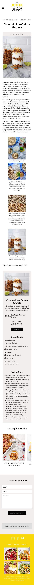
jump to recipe (17, 34)
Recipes (10, 544)
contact (24, 544)
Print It (17, 329)
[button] (3, 8)
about (16, 544)
